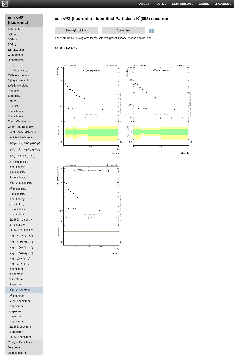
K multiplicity (17, 177)
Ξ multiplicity (17, 224)
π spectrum (16, 316)
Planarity (13, 90)
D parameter (15, 59)
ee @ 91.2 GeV (66, 48)
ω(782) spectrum (19, 301)
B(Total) (12, 34)
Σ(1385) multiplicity (21, 219)
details (116, 153)
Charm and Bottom (19, 126)
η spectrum (16, 268)
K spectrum (16, 284)
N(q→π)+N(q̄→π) (21, 247)
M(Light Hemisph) (18, 80)
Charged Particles (19, 342)
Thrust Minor (15, 116)
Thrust (12, 101)
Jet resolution (16, 352)
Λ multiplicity (17, 188)
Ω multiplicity (17, 194)
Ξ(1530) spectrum (20, 336)
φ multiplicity (17, 204)
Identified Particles (19, 137)
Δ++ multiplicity (18, 161)
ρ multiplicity (16, 214)
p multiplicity (16, 199)
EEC (11, 65)
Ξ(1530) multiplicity (21, 229)
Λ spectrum (16, 295)
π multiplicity (17, 209)
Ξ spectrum (16, 331)
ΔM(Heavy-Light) (18, 85)
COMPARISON (181, 3)
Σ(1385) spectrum (20, 326)
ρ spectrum (16, 321)
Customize (123, 30)
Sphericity (14, 95)
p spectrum (16, 306)
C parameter (15, 54)
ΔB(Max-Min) (16, 49)
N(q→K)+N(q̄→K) (21, 235)
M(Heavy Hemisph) (19, 75)
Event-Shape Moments (22, 132)
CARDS (204, 3)
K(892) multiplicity (20, 182)
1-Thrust (13, 106)
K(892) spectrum (19, 290)
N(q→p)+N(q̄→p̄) (19, 263)
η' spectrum (16, 274)
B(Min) (12, 44)
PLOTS (159, 3)
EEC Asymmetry (18, 70)
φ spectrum (16, 311)
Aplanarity (14, 29)
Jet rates (13, 347)
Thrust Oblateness (19, 121)
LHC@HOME (222, 3)
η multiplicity (16, 167)
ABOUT (144, 3)
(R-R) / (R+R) (24, 143)
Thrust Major (15, 111)
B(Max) (12, 39)
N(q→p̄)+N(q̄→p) (19, 258)
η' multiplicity (17, 172)
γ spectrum (16, 279)
